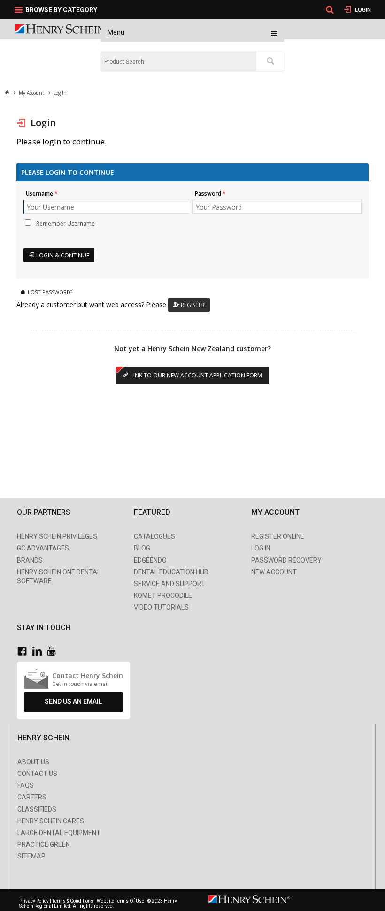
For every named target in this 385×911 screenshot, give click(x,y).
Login (362, 10)
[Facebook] (24, 651)
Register (193, 305)
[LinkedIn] (39, 651)
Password (208, 193)
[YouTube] (54, 651)
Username (39, 193)
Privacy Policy (34, 900)
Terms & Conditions (72, 900)
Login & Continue (62, 255)
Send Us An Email (73, 701)
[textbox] (178, 62)
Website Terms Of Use (120, 900)
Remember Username (65, 223)
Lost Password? (50, 291)
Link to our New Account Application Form (196, 375)
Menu (116, 32)
